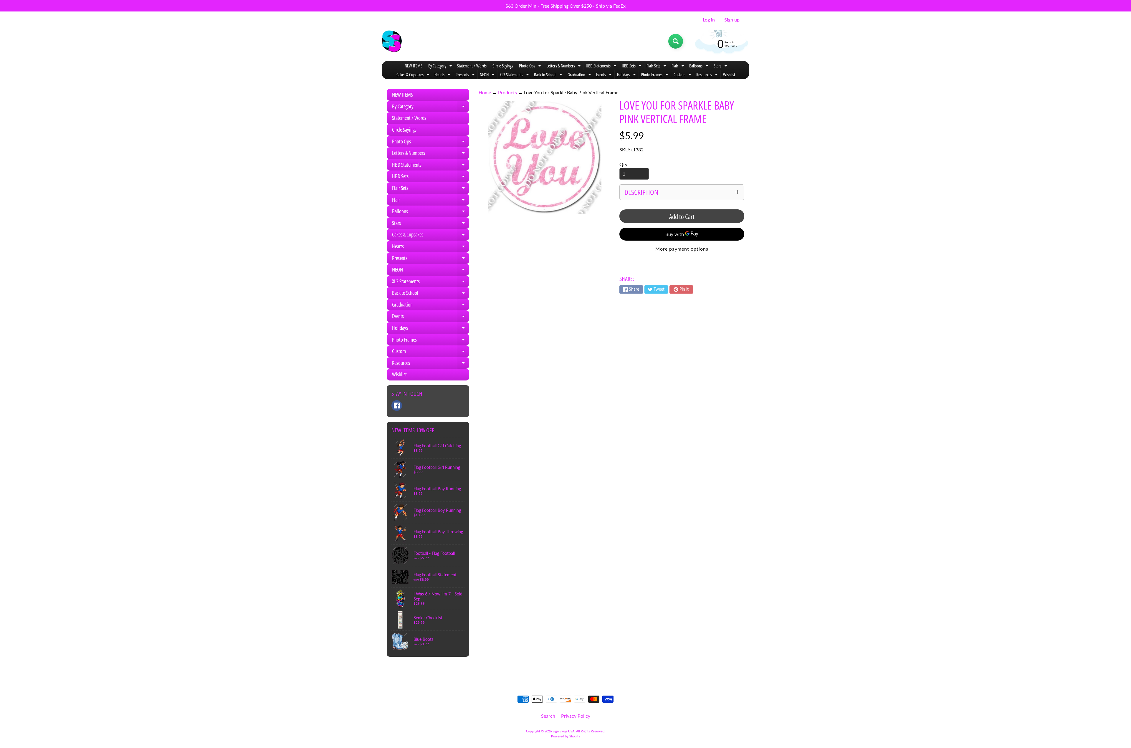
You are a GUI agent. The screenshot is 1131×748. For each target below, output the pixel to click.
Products (507, 92)
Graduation (580, 75)
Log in (709, 19)
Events (604, 75)
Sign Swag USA (563, 731)
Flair (679, 66)
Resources (707, 75)
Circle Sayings (502, 66)
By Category (441, 66)
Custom (683, 75)
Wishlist (729, 74)
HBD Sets (632, 66)
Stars (721, 66)
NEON (488, 75)
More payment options (681, 248)
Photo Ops (531, 66)
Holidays (627, 75)
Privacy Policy (575, 716)
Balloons (699, 66)
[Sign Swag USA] (392, 41)
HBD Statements (602, 66)
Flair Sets (657, 66)
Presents (466, 75)
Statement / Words (472, 66)
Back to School (549, 75)
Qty (623, 164)
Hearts (443, 75)
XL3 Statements (515, 75)
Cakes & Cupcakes (413, 75)
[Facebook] (396, 405)
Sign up (732, 19)
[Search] (675, 41)
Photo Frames (655, 75)
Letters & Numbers (564, 66)
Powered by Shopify (565, 736)
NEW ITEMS (413, 66)
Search (548, 716)
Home (485, 92)
